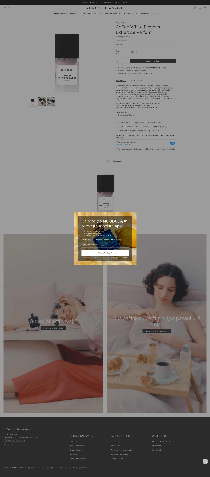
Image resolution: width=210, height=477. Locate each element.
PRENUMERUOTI (105, 253)
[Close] (133, 214)
